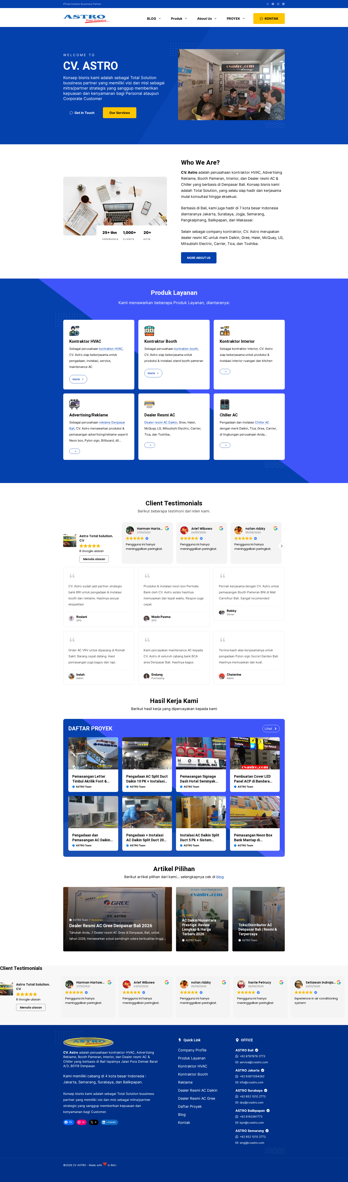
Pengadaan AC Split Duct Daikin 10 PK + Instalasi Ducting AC (147, 781)
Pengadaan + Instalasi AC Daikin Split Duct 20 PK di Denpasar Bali (145, 840)
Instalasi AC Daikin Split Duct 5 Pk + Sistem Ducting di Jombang (199, 840)
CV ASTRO (79, 1165)
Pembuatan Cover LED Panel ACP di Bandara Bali (252, 781)
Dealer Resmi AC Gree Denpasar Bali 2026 (110, 925)
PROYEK (233, 19)
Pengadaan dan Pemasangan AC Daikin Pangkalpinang (91, 840)
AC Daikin (187, 915)
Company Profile (192, 1050)
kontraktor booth (186, 349)
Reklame (185, 1082)
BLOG (151, 19)
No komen (97, 919)
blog (220, 877)
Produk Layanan (192, 1058)
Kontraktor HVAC (192, 1066)
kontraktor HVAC (111, 349)
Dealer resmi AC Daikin (160, 422)
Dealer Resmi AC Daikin (198, 1090)
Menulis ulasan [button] (94, 559)
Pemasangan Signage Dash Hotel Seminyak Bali (198, 781)
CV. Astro (70, 1052)
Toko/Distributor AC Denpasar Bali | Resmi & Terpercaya (257, 929)
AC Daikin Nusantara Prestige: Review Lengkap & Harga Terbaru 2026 (199, 927)
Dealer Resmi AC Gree (196, 1098)
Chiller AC (262, 422)
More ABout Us (198, 257)
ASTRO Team (80, 919)
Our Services (119, 113)
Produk (176, 19)
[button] (282, 546)
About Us (204, 19)
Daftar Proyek (190, 1106)
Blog (182, 1114)
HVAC (241, 919)
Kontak (184, 1122)
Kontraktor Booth (193, 1074)
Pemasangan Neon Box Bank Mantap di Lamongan (253, 840)
